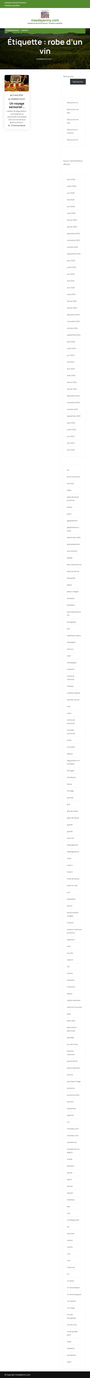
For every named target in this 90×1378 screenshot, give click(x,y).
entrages (70, 770)
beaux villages (73, 591)
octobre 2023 (72, 409)
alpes (69, 490)
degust (70, 753)
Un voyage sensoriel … (17, 105)
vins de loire (72, 1324)
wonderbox (71, 1355)
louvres (70, 953)
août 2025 (71, 260)
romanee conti (73, 1135)
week (69, 1341)
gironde (70, 797)
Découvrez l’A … (73, 102)
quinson (70, 1101)
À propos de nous (12, 30)
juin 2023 (70, 436)
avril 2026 (71, 206)
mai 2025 (70, 281)
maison (70, 973)
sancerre (70, 1166)
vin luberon (71, 1301)
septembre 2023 (73, 416)
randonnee (71, 1108)
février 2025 (72, 301)
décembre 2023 (73, 396)
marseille (70, 980)
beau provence (73, 571)
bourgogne (71, 622)
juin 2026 (71, 193)
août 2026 (71, 179)
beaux (69, 585)
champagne (72, 662)
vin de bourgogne (74, 1294)
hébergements (73, 851)
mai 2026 (70, 199)
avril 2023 (71, 450)
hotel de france (73, 879)
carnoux (70, 649)
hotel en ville (72, 885)
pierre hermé (72, 1061)
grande (70, 831)
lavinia (69, 906)
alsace (69, 507)
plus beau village (74, 1081)
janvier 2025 (72, 308)
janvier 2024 (72, 389)
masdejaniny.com (45, 20)
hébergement (72, 845)
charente (70, 669)
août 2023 (71, 423)
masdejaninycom (17, 99)
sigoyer (70, 1193)
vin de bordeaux (73, 1287)
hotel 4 (70, 865)
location (70, 922)
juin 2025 (71, 274)
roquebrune (72, 1142)
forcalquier (71, 777)
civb (68, 706)
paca (69, 1014)
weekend (70, 1348)
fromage (70, 791)
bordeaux (71, 598)
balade (69, 558)
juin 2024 (71, 355)
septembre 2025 (74, 254)
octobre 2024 (72, 328)
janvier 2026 (72, 226)
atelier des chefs (74, 537)
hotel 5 (70, 872)
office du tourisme (74, 1007)
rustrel (69, 1159)
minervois (71, 987)
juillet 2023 (71, 429)
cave (69, 655)
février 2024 (72, 382)
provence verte (73, 1095)
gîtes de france (73, 818)
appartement (72, 520)
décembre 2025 (73, 233)
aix (68, 470)
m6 (68, 966)
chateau (70, 686)
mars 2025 (71, 294)
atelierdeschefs (73, 544)
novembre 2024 (73, 321)
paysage (70, 1037)
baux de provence (74, 564)
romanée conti (73, 1128)
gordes (70, 824)
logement (71, 939)
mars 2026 (71, 213)
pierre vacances (73, 1068)
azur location (72, 551)
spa (68, 1206)
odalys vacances (73, 1000)
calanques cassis (74, 635)
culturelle (71, 747)
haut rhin (70, 838)
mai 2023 (70, 443)
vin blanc (70, 1281)
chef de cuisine (73, 699)
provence (71, 1088)
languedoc (71, 899)
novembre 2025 (73, 240)
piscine (70, 1074)
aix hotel (70, 483)
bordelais (71, 605)
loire (69, 946)
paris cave (71, 1020)
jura (68, 892)
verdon (70, 1240)
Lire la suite (16, 83)
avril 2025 (71, 287)
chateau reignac (73, 693)
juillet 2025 (71, 267)
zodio (69, 1362)
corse (69, 740)
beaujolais (71, 578)
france (69, 784)
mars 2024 (71, 375)
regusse (70, 1115)
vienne (70, 1247)
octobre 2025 (72, 247)
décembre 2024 (73, 314)
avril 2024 (71, 369)
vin (68, 1274)
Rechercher (68, 76)
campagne (71, 642)
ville (68, 1260)
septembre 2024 (74, 335)
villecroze (71, 1267)
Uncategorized (73, 1220)
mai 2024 (70, 362)
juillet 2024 (71, 348)
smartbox (71, 1199)
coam (69, 713)
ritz (68, 1122)
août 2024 (71, 341)
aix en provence (73, 476)
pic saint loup (72, 1044)
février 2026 (72, 220)
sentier (70, 1186)
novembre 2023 (73, 402)
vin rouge (71, 1308)
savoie (69, 1172)
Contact (24, 30)
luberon (70, 960)
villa (68, 1254)
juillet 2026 (71, 186)
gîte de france (72, 811)
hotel (69, 858)
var (68, 1227)
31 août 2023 (17, 95)
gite (68, 804)
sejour (69, 1179)
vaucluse (70, 1233)
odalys (69, 993)
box (68, 628)
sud (68, 1213)
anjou (69, 514)
